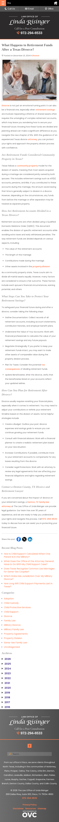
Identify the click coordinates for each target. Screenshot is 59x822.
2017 (6, 702)
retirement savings (45, 109)
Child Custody (11, 603)
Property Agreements (16, 633)
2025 (6, 663)
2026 (6, 659)
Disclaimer (18, 808)
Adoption (9, 598)
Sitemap (42, 808)
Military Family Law (14, 629)
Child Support (11, 611)
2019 (6, 692)
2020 (6, 687)
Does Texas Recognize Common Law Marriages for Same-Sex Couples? (29, 570)
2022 (6, 678)
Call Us (11, 9)
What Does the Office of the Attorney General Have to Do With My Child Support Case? (29, 563)
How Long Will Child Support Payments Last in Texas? (28, 585)
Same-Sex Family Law (15, 642)
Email (31, 9)
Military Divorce (12, 625)
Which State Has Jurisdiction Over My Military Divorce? (28, 577)
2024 (6, 668)
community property (27, 165)
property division (41, 266)
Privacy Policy (29, 804)
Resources (30, 808)
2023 (6, 673)
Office (51, 9)
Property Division (13, 638)
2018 (6, 697)
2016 (6, 707)
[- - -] (3, 3)
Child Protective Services (17, 607)
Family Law (10, 620)
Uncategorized (12, 647)
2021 (6, 683)
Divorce (35, 55)
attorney (32, 139)
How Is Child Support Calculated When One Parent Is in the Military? (27, 555)
